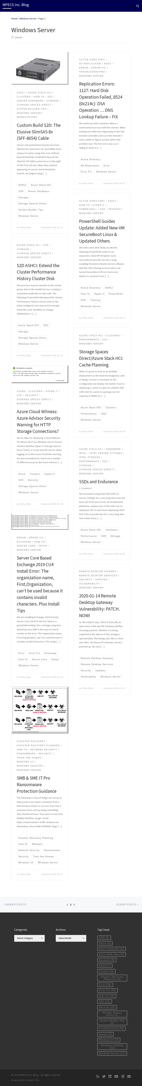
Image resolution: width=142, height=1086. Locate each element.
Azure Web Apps (111, 954)
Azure (105, 943)
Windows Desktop (112, 1046)
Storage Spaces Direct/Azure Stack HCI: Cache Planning (101, 358)
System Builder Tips (112, 1021)
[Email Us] (129, 1076)
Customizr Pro (32, 1080)
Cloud (105, 965)
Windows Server (28, 18)
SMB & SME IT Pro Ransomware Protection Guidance (36, 784)
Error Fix (107, 990)
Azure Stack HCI (111, 949)
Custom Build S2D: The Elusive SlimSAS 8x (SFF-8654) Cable (39, 131)
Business (107, 960)
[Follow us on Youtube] (116, 1076)
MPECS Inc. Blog (29, 1075)
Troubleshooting (111, 1028)
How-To (106, 996)
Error (105, 985)
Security (107, 1007)
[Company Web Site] (123, 1076)
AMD (104, 937)
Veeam (105, 1034)
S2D (104, 1001)
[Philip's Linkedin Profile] (110, 1076)
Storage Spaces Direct (112, 1013)
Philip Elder (25, 227)
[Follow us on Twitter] (104, 1076)
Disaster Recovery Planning (112, 978)
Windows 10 (108, 1040)
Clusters (106, 971)
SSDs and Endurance (98, 481)
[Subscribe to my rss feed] (97, 1076)
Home (14, 18)
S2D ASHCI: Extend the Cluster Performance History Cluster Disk (38, 271)
